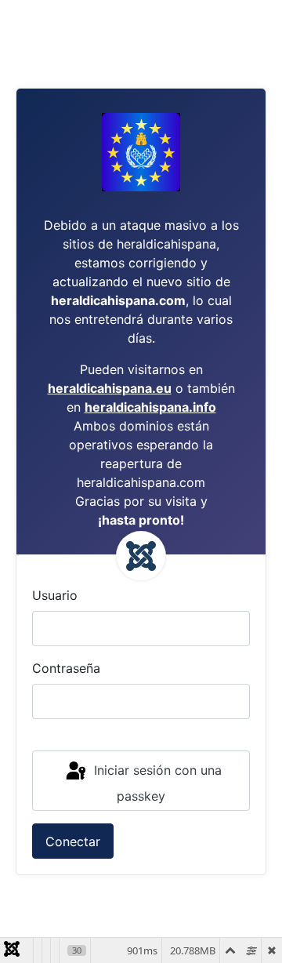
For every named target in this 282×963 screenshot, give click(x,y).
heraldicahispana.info (150, 407)
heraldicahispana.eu (110, 388)
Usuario (55, 595)
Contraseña (66, 668)
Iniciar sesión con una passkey (156, 783)
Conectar (72, 841)
